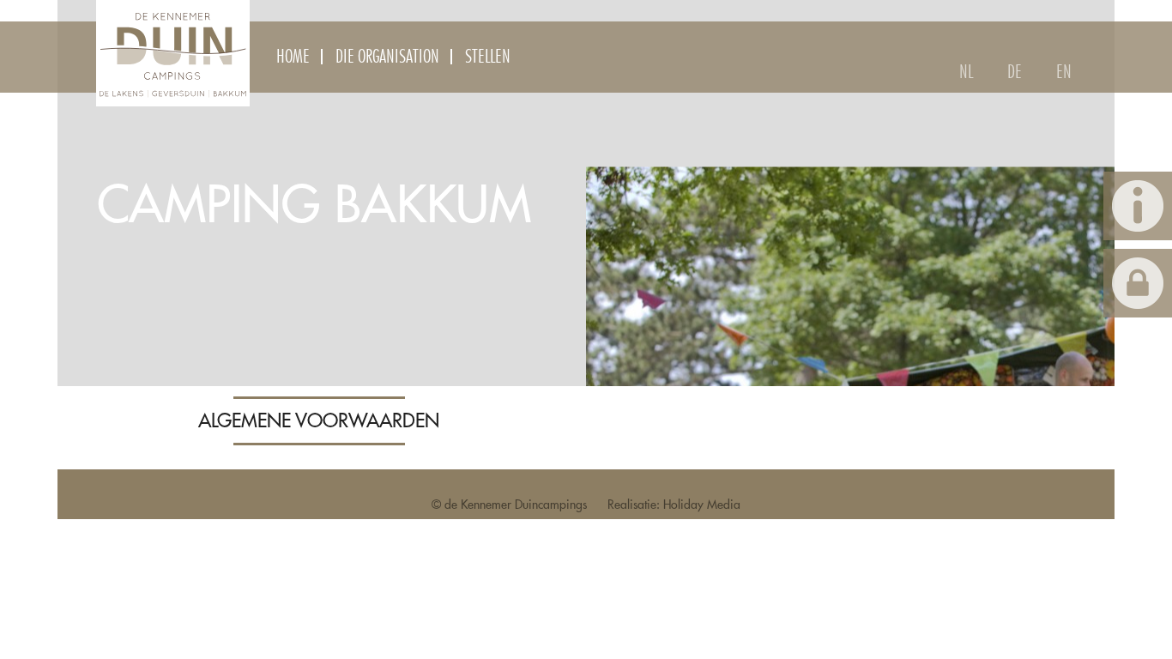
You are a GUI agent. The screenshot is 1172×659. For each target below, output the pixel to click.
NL (966, 72)
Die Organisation (387, 56)
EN (1064, 72)
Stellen (487, 56)
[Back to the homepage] (173, 53)
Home (293, 56)
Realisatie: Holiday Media (673, 504)
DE (1014, 72)
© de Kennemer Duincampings (509, 504)
